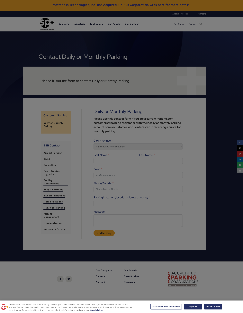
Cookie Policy (96, 310)
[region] (121, 307)
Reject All (193, 306)
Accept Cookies (213, 306)
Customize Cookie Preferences (166, 306)
